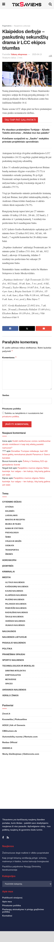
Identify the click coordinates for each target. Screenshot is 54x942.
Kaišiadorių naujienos (16, 587)
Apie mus (7, 901)
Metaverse (10, 679)
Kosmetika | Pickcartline (14, 719)
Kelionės (9, 511)
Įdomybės (7, 566)
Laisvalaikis (11, 515)
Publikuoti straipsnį (12, 897)
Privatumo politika (11, 408)
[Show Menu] (3, 4)
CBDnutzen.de (9, 731)
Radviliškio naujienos (16, 612)
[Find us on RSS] (8, 837)
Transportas (12, 550)
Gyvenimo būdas (11, 502)
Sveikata (9, 545)
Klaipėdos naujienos (16, 595)
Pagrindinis (7, 26)
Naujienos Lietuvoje (22, 26)
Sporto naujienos (13, 660)
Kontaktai (7, 915)
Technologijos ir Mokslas (18, 666)
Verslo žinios (10, 695)
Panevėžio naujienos (16, 608)
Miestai (6, 577)
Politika (7, 648)
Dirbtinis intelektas (15, 671)
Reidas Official (9, 742)
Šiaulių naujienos (14, 617)
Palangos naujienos (15, 604)
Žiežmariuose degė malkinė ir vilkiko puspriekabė (25, 853)
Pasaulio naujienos (14, 643)
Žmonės (9, 554)
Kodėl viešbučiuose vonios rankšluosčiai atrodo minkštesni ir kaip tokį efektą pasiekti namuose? (26, 444)
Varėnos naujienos (15, 621)
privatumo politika (10, 416)
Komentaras (9, 357)
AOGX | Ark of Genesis (13, 725)
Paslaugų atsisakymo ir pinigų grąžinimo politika (23, 910)
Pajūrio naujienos (14, 600)
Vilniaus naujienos (15, 625)
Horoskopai (9, 560)
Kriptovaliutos (13, 675)
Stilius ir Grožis (13, 541)
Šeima (8, 537)
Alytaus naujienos (15, 582)
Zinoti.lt (6, 713)
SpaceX (9, 684)
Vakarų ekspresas (19, 54)
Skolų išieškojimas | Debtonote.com (20, 754)
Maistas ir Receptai (15, 520)
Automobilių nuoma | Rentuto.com (20, 736)
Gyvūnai (9, 507)
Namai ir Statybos (14, 528)
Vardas (5, 395)
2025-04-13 (37, 54)
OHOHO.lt (7, 748)
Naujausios (9, 631)
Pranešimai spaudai (13, 654)
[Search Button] (50, 4)
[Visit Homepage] (27, 4)
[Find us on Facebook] (3, 837)
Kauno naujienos (14, 591)
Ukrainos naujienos (14, 689)
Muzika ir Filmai (13, 524)
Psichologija (12, 533)
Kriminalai (8, 571)
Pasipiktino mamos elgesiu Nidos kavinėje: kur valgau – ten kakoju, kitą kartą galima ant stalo (26, 471)
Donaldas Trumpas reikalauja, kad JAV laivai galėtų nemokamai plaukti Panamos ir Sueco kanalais (26, 454)
